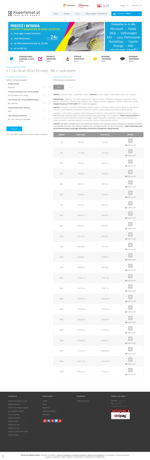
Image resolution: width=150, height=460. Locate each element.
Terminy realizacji (13, 414)
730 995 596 (121, 401)
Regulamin (46, 408)
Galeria (70, 87)
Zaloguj (123, 5)
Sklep (56, 14)
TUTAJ (95, 118)
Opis (58, 87)
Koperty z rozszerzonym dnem (18, 431)
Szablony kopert (13, 421)
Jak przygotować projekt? (16, 411)
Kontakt (66, 14)
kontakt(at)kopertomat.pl (119, 406)
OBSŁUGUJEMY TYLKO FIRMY (96, 14)
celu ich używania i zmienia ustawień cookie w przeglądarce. (81, 455)
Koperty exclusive (14, 428)
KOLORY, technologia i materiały (18, 408)
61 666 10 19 (118, 403)
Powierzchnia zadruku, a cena (17, 401)
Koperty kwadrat (13, 435)
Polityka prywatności (49, 411)
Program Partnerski (83, 401)
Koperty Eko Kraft (13, 425)
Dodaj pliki (14, 129)
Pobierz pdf (131, 145)
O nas (77, 14)
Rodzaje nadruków (14, 404)
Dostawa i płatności (14, 418)
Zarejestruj (136, 5)
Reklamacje (46, 414)
